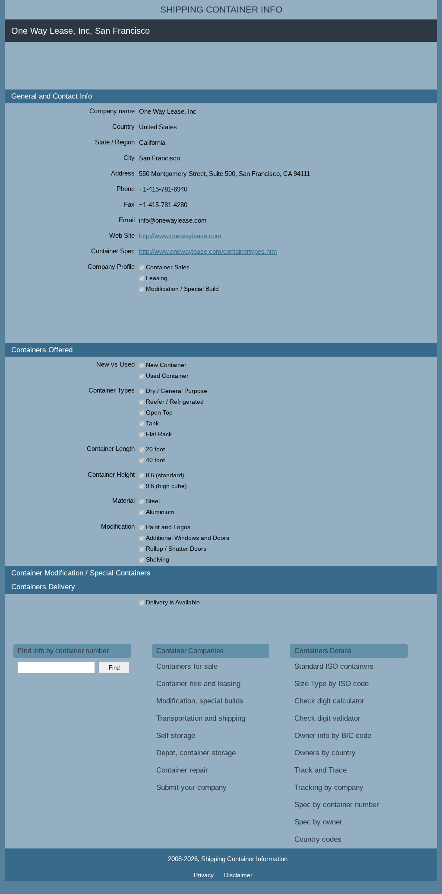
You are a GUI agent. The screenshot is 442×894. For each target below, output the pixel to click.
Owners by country (325, 753)
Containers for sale (187, 666)
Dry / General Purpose (176, 390)
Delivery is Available (173, 602)
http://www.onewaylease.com (180, 235)
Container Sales (167, 267)
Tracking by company (328, 787)
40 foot (155, 460)
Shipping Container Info (221, 9)
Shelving (157, 559)
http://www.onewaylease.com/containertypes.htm (208, 251)
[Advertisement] (170, 65)
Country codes (317, 839)
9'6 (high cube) (166, 485)
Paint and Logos (168, 527)
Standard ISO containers (334, 666)
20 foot (155, 449)
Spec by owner (318, 822)
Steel (153, 501)
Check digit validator (327, 718)
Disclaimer (238, 875)
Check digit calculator (329, 701)
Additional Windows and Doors (187, 537)
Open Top (159, 412)
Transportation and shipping (200, 718)
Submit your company (191, 787)
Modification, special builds (199, 701)
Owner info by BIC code (332, 735)
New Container (166, 364)
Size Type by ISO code (331, 684)
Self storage (175, 735)
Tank (152, 423)
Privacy (204, 875)
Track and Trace (320, 770)
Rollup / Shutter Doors (176, 548)
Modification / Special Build (182, 288)
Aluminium (160, 511)
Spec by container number (336, 805)
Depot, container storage (196, 753)
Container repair (182, 770)
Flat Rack (159, 434)
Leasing (156, 278)
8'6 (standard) (165, 475)
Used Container (167, 375)
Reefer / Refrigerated (175, 401)
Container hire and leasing (198, 684)
